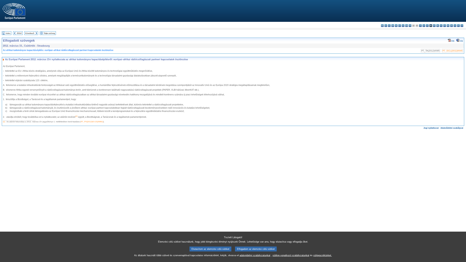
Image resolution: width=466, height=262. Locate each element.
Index (8, 33)
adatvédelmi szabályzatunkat (255, 255)
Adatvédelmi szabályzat (452, 128)
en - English (406, 25)
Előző (19, 33)
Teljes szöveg (49, 33)
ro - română (448, 25)
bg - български (382, 25)
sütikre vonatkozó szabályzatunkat (291, 255)
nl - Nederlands (437, 25)
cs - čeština (389, 25)
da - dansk (392, 25)
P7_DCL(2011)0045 (453, 50)
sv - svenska (462, 25)
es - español (385, 25)
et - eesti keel (399, 25)
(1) (4, 122)
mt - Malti (434, 25)
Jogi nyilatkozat (431, 128)
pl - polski (441, 25)
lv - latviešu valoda (423, 25)
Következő (29, 33)
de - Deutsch (396, 25)
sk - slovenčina (451, 25)
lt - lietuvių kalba (427, 25)
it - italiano (420, 25)
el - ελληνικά (403, 25)
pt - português (444, 25)
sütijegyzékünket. (322, 255)
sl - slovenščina (455, 25)
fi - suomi (458, 25)
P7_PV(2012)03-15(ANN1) (92, 122)
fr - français (410, 25)
